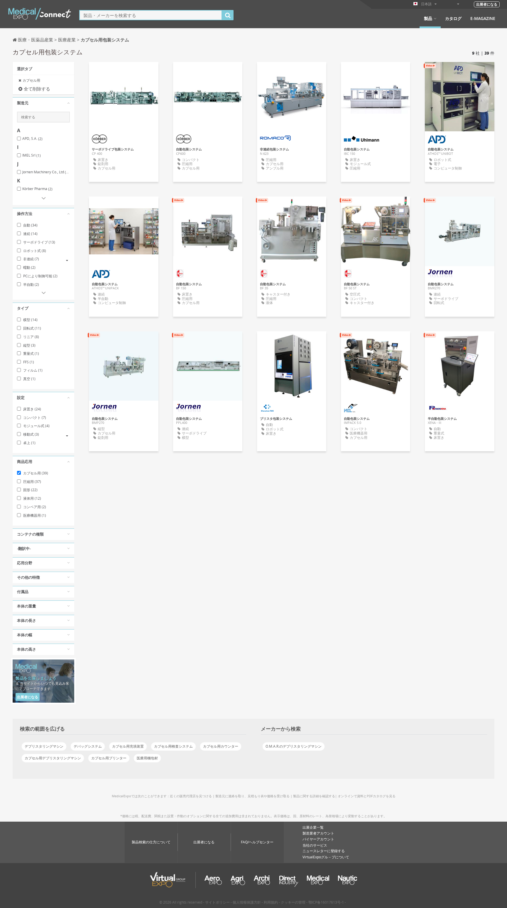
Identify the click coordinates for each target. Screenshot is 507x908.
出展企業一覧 (313, 827)
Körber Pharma (37, 189)
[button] (43, 103)
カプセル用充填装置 (128, 746)
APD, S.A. (32, 138)
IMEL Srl (31, 155)
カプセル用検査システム (173, 746)
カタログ (453, 18)
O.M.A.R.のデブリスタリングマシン (294, 746)
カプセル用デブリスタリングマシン (53, 758)
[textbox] (150, 15)
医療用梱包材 (147, 758)
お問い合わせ (291, 72)
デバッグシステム (88, 746)
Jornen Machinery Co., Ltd (46, 172)
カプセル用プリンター (108, 758)
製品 (428, 18)
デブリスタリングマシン (44, 746)
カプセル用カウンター (220, 746)
